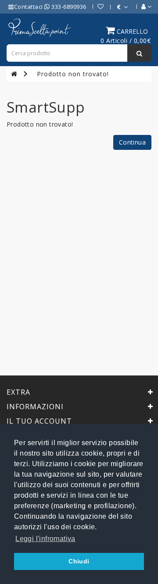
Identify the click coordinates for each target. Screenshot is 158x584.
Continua (132, 142)
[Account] (142, 7)
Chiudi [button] (78, 561)
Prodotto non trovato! (73, 74)
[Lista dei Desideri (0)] (96, 7)
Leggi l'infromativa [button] (45, 538)
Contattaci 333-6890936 (50, 7)
